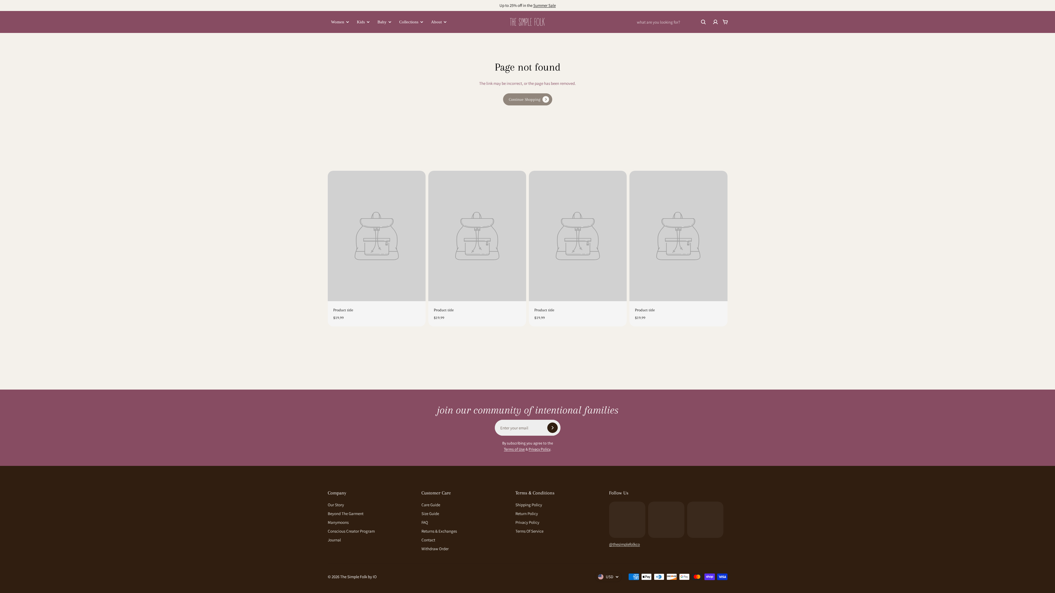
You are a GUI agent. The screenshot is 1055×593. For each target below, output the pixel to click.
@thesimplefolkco (624, 544)
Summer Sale (544, 5)
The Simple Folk (353, 576)
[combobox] (671, 22)
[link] (527, 99)
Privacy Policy (539, 449)
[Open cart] (725, 22)
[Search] (703, 22)
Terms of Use (514, 449)
